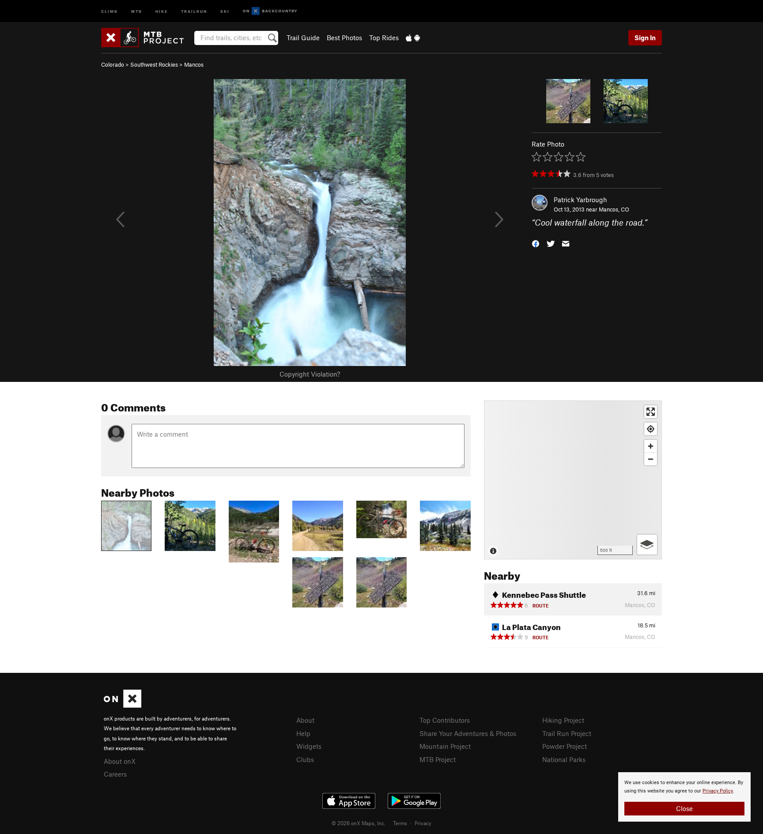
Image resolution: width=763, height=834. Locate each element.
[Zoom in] (650, 446)
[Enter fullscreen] (650, 411)
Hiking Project (563, 720)
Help (303, 733)
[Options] (647, 545)
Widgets (308, 746)
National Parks (563, 759)
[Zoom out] (650, 459)
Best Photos (344, 38)
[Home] (147, 37)
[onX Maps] (122, 705)
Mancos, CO (614, 209)
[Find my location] (650, 429)
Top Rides (384, 38)
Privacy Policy (718, 791)
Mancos (194, 64)
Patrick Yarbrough (580, 200)
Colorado (112, 64)
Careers (115, 774)
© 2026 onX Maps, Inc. (358, 823)
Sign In (645, 38)
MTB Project (437, 759)
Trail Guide (303, 38)
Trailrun (194, 11)
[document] (684, 796)
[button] (536, 243)
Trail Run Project (566, 733)
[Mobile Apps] (413, 38)
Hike (161, 11)
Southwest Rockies (154, 64)
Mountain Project (445, 746)
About (305, 720)
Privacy (423, 823)
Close (684, 808)
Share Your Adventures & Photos (467, 733)
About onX (120, 761)
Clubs (305, 759)
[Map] (572, 480)
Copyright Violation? (310, 374)
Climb (109, 11)
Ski (225, 11)
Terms (400, 823)
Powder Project (564, 746)
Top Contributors (444, 720)
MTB (136, 11)
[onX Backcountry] (270, 11)
